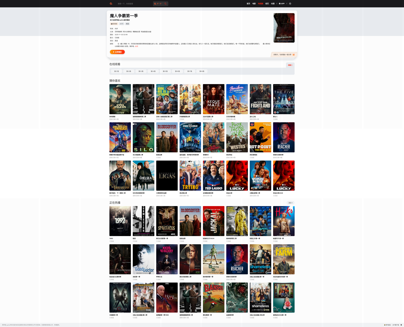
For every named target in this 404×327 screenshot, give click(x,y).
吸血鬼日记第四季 (115, 277)
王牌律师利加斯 (161, 193)
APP (282, 4)
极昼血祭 (159, 155)
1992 (111, 238)
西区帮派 (229, 155)
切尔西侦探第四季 (139, 193)
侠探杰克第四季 (278, 155)
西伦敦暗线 (253, 155)
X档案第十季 (113, 315)
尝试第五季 (183, 193)
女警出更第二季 (255, 193)
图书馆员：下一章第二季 (117, 193)
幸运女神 (229, 193)
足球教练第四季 (208, 193)
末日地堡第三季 (138, 155)
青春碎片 (206, 155)
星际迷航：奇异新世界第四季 (189, 155)
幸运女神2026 (278, 193)
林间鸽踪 (112, 116)
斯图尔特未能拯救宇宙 (116, 155)
